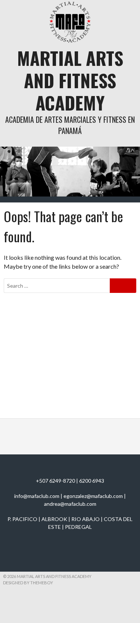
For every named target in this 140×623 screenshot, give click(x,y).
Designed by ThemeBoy (28, 582)
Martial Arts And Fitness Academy (70, 80)
